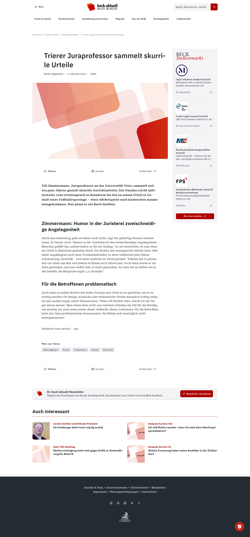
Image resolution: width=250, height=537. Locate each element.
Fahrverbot (108, 350)
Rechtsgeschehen (70, 34)
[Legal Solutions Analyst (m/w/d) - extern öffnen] (211, 92)
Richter (66, 350)
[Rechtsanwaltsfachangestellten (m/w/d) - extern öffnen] (211, 165)
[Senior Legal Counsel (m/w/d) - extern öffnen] (211, 126)
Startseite (36, 34)
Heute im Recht (52, 34)
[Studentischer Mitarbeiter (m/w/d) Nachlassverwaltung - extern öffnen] (211, 205)
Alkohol (94, 350)
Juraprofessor (80, 350)
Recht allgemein (50, 350)
